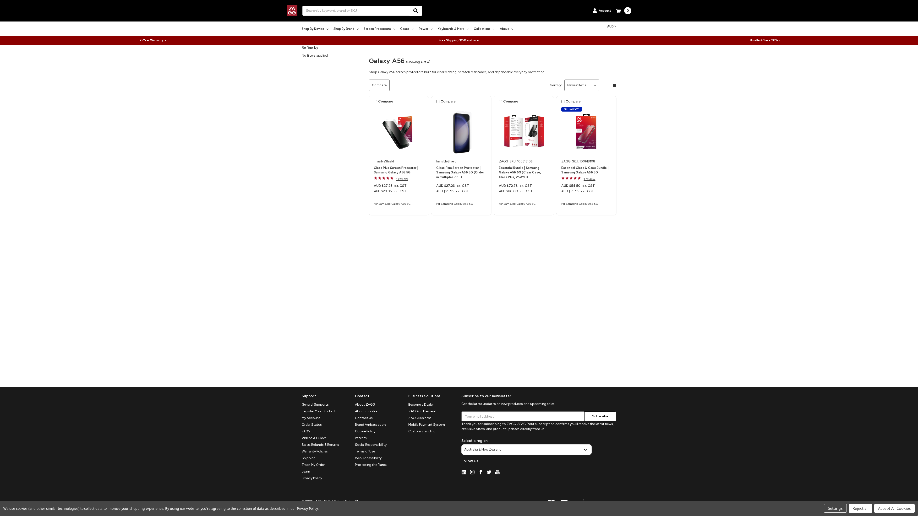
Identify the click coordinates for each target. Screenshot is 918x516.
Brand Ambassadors (371, 425)
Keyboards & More (451, 29)
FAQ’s (306, 431)
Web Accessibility (368, 458)
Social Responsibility (371, 445)
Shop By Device (313, 29)
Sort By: (556, 85)
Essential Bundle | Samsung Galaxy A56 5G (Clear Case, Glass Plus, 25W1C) (520, 172)
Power (423, 29)
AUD (610, 26)
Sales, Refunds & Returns (320, 445)
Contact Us (364, 418)
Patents (361, 438)
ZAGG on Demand (422, 411)
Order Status (312, 425)
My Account (311, 418)
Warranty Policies (315, 451)
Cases (405, 29)
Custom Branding (422, 431)
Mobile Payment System (426, 425)
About (504, 29)
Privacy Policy (312, 478)
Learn (306, 471)
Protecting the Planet (371, 465)
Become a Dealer (421, 405)
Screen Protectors (377, 29)
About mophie (366, 411)
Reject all (860, 508)
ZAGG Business (420, 418)
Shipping (309, 458)
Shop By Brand (343, 29)
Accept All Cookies (894, 508)
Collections (482, 29)
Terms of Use (365, 451)
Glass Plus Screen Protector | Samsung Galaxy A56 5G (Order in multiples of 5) (460, 172)
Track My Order (313, 465)
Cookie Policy (365, 431)
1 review (402, 179)
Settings (835, 508)
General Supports (315, 405)
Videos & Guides (314, 438)
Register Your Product (318, 411)
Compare (379, 85)
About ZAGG (365, 405)
